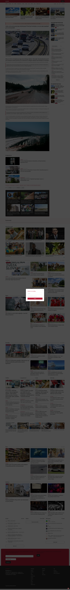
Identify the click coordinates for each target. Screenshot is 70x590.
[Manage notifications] (68, 588)
